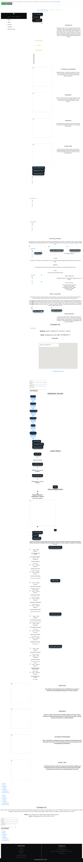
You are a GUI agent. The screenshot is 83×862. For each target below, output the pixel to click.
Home (4, 783)
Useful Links (6, 791)
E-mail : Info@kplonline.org (62, 849)
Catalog (21, 848)
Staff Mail (21, 850)
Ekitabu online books (21, 855)
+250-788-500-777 (62, 848)
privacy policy (56, 1)
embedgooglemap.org (58, 371)
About (4, 785)
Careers (57, 9)
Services (5, 786)
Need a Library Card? (21, 857)
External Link (6, 792)
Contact (5, 789)
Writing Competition (52, 9)
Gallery (4, 788)
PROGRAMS (36, 17)
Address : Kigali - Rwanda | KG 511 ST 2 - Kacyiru (61, 851)
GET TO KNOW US (37, 14)
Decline (9, 3)
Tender (61, 9)
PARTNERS (38, 20)
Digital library (21, 851)
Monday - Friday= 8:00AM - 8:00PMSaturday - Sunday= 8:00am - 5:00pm (42, 10)
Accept (4, 3)
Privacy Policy (62, 853)
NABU (21, 853)
